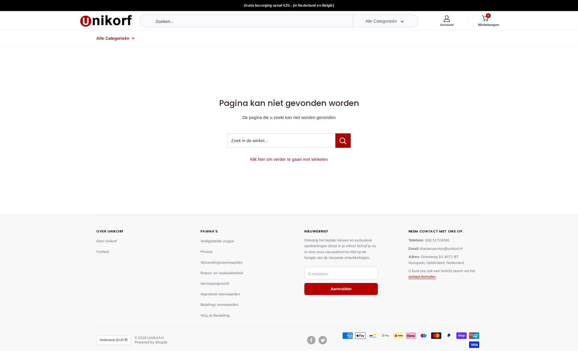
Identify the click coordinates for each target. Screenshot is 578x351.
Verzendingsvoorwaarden (221, 262)
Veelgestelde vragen (217, 241)
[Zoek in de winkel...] (343, 140)
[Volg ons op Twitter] (323, 340)
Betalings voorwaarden (219, 305)
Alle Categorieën (112, 38)
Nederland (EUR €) (114, 340)
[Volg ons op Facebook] (311, 340)
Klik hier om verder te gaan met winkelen (289, 159)
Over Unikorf (106, 241)
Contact (102, 252)
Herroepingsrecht (214, 283)
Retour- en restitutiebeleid (221, 273)
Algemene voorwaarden (220, 294)
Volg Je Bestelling (215, 315)
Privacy (206, 252)
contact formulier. (422, 277)
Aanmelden (341, 289)
